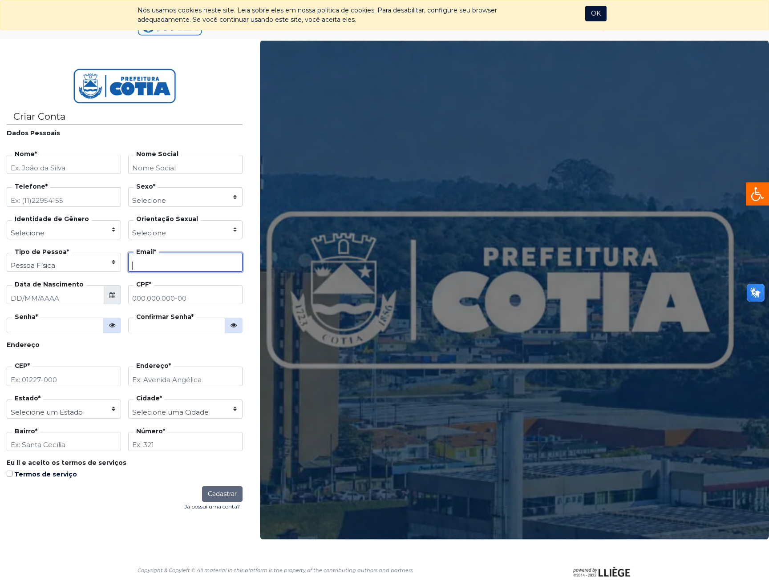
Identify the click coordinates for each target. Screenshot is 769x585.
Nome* (26, 154)
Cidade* (149, 398)
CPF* (143, 285)
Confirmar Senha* (165, 317)
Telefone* (31, 187)
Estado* (27, 398)
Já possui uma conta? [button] (212, 506)
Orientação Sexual (167, 219)
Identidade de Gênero (52, 219)
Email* (146, 252)
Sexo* (145, 187)
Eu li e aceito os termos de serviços (66, 463)
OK (596, 13)
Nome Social (157, 154)
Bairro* (26, 431)
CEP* (22, 366)
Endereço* (153, 366)
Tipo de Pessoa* (42, 252)
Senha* (26, 317)
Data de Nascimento (49, 285)
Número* (150, 431)
